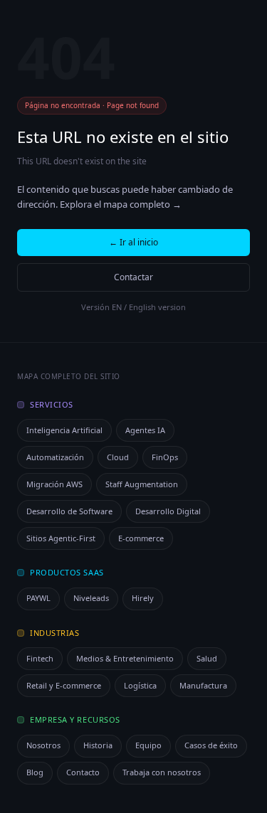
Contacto (83, 772)
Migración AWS (54, 484)
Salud (207, 658)
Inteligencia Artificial (64, 430)
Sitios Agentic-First (60, 538)
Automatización (55, 457)
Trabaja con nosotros (161, 772)
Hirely (143, 598)
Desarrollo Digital (168, 511)
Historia (97, 745)
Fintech (39, 658)
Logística (140, 685)
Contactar (133, 277)
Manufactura (203, 685)
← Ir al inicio (133, 242)
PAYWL (38, 598)
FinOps (165, 457)
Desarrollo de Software (69, 511)
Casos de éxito (211, 745)
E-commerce (141, 538)
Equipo (148, 745)
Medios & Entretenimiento (125, 658)
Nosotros (43, 745)
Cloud (118, 457)
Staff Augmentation (141, 484)
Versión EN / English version (133, 307)
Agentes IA (145, 430)
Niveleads (91, 598)
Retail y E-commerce (63, 685)
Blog (34, 772)
